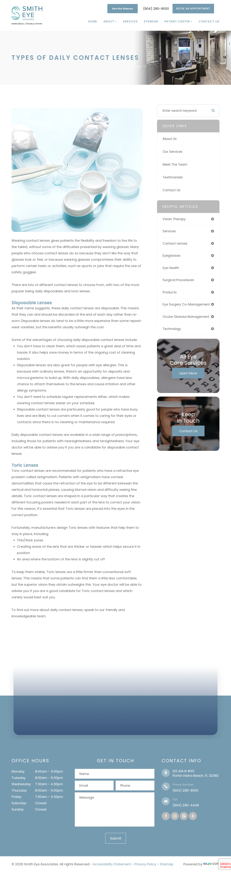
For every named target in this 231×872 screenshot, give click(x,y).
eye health (171, 268)
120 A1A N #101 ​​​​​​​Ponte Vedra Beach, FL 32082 (196, 773)
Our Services (172, 151)
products (170, 292)
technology (172, 328)
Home (92, 21)
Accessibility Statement (112, 864)
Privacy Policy (145, 864)
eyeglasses (171, 255)
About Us (170, 138)
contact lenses (175, 243)
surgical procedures (178, 280)
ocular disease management (186, 316)
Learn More (188, 373)
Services (130, 21)
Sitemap (166, 864)
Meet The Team (175, 164)
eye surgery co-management (186, 304)
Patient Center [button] (177, 21)
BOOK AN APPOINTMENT (193, 8)
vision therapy (174, 219)
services (169, 231)
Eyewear (151, 21)
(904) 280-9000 (156, 8)
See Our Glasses (122, 8)
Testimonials (173, 177)
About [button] (108, 21)
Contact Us (209, 21)
